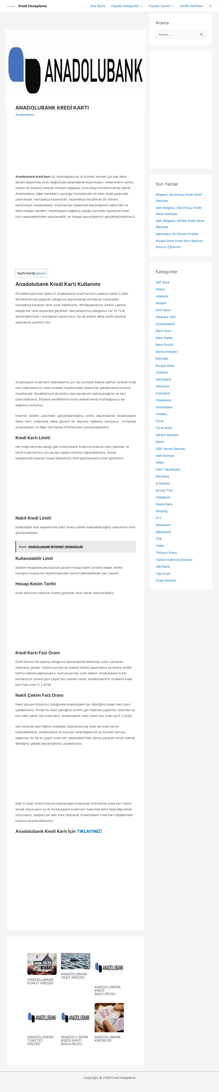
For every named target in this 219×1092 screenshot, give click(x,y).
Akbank (161, 303)
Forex (160, 421)
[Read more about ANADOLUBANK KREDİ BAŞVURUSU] (109, 967)
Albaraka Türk (166, 317)
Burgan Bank (165, 365)
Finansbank (164, 407)
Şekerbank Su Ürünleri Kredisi (177, 234)
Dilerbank (162, 386)
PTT (159, 518)
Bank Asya (163, 331)
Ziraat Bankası (166, 580)
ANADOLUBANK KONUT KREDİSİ (40, 981)
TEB (159, 539)
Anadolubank (24, 114)
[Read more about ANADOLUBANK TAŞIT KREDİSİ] (75, 961)
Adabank (162, 296)
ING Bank (162, 476)
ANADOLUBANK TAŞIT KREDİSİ (74, 976)
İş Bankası (163, 483)
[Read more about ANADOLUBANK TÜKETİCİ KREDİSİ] (42, 1017)
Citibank (162, 372)
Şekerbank (163, 532)
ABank (160, 289)
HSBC (160, 462)
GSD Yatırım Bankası (170, 449)
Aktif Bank (163, 310)
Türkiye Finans (166, 552)
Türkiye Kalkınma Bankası (174, 559)
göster (41, 273)
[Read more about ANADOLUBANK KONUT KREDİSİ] (42, 963)
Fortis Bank (164, 428)
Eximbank (163, 393)
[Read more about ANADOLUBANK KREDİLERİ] (109, 1017)
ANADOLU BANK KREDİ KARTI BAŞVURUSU (74, 1040)
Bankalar (162, 358)
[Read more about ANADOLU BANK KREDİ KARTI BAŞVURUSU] (75, 1017)
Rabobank (163, 525)
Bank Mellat (164, 338)
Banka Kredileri (166, 352)
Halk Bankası (165, 455)
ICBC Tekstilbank (168, 469)
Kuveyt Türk (164, 490)
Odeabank (163, 497)
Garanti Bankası (167, 435)
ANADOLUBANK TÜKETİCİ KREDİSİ (40, 1040)
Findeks (161, 414)
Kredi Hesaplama (32, 6)
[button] (141, 6)
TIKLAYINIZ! (89, 831)
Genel (160, 442)
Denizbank (163, 379)
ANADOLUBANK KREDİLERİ (108, 1039)
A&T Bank (163, 282)
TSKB (160, 546)
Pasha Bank (164, 504)
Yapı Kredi (163, 573)
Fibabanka (163, 400)
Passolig (162, 511)
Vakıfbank (163, 566)
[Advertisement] (75, 21)
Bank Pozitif (164, 344)
